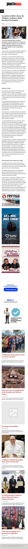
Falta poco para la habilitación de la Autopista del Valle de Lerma (13, 392)
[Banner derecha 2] (11, 226)
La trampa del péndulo (10, 426)
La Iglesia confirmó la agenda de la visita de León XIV (12, 461)
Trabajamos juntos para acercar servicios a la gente (13, 356)
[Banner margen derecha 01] (11, 289)
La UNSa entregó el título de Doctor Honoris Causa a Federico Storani (12, 497)
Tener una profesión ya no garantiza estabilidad (11, 532)
